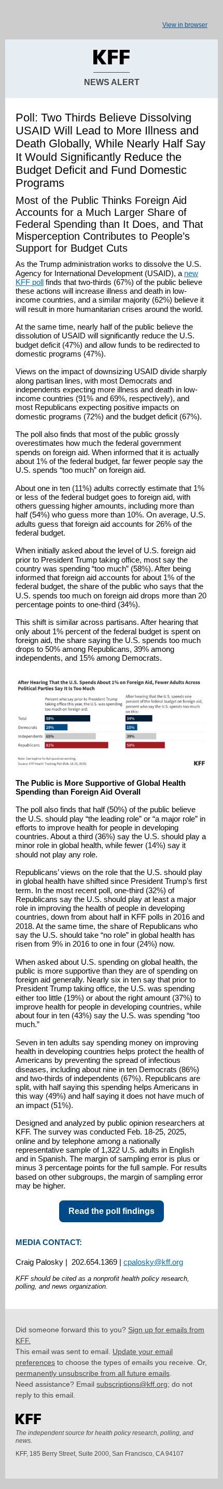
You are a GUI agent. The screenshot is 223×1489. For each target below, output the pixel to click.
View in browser (184, 25)
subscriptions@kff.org (132, 1384)
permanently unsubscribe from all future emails (93, 1373)
